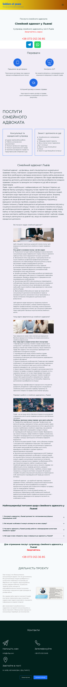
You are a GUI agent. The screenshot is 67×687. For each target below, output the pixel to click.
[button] (29, 44)
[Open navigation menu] (62, 4)
